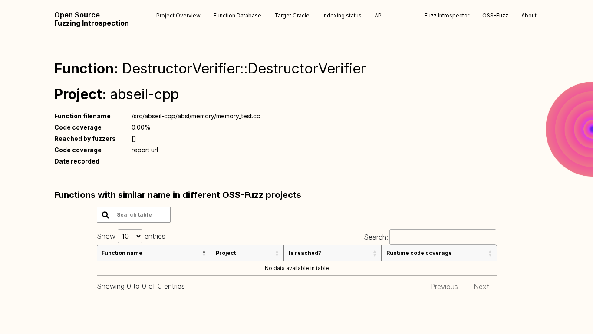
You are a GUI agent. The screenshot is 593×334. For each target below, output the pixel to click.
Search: (376, 237)
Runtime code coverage (419, 253)
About (529, 15)
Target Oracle (292, 15)
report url (145, 150)
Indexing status (342, 15)
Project (226, 253)
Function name (122, 253)
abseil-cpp (144, 94)
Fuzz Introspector (447, 15)
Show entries (131, 236)
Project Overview (178, 15)
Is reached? (305, 253)
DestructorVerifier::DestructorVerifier (244, 68)
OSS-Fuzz (495, 15)
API (379, 15)
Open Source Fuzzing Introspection (91, 19)
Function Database (237, 15)
